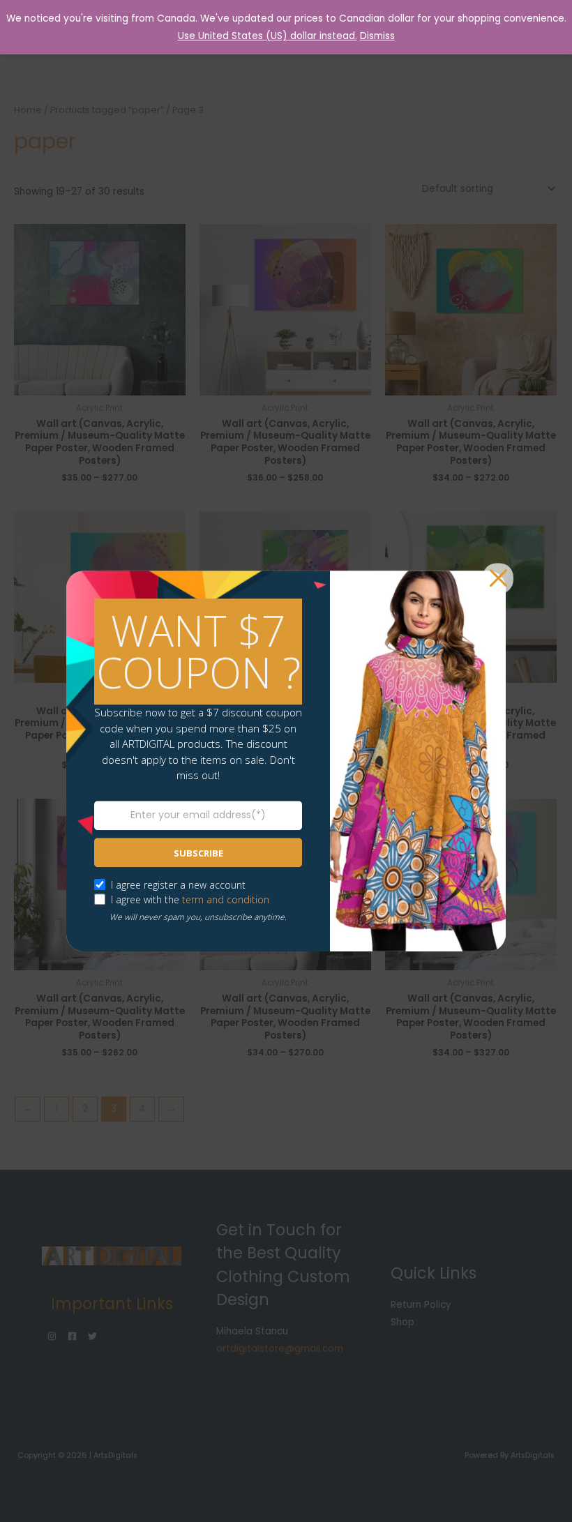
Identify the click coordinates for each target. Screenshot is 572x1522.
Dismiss (377, 36)
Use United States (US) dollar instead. (267, 36)
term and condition (225, 899)
